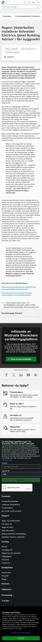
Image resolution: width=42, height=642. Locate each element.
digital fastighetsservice (28, 49)
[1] (33, 129)
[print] (35, 374)
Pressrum (5, 560)
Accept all (21, 638)
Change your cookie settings (21, 632)
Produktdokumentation (10, 501)
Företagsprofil (7, 550)
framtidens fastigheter (12, 52)
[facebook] (6, 374)
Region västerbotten (11, 49)
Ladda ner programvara (11, 505)
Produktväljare (7, 508)
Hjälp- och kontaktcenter (11, 521)
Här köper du (7, 524)
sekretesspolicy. (7, 460)
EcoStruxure (6, 573)
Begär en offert (7, 527)
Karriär (4, 547)
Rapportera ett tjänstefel (11, 553)
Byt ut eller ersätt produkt (11, 511)
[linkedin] (21, 374)
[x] (13, 374)
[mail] (28, 374)
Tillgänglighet (6, 556)
